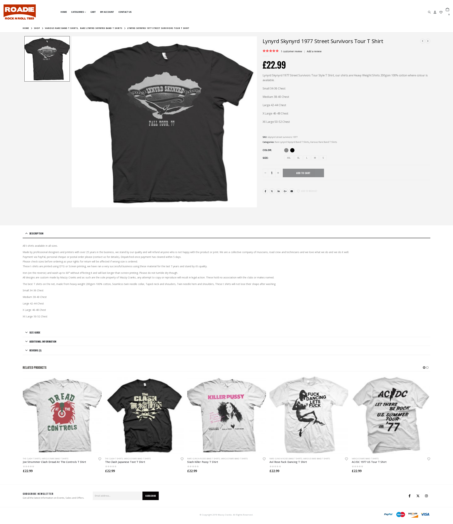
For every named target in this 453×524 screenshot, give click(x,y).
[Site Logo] (20, 11)
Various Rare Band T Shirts (323, 142)
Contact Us (124, 11)
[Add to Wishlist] (100, 458)
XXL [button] (289, 157)
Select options (96, 381)
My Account (107, 11)
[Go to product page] (62, 415)
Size (265, 157)
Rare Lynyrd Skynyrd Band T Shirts (292, 142)
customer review (291, 51)
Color (267, 150)
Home (64, 11)
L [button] (306, 157)
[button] (429, 12)
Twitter (272, 191)
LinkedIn (278, 191)
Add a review (314, 51)
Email (292, 191)
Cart (93, 11)
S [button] (323, 157)
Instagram (426, 495)
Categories (77, 11)
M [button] (315, 157)
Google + (285, 191)
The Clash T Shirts (32, 458)
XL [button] (298, 157)
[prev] (422, 41)
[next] (427, 41)
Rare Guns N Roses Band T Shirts (203, 458)
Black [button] (292, 150)
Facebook (265, 191)
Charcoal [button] (286, 150)
